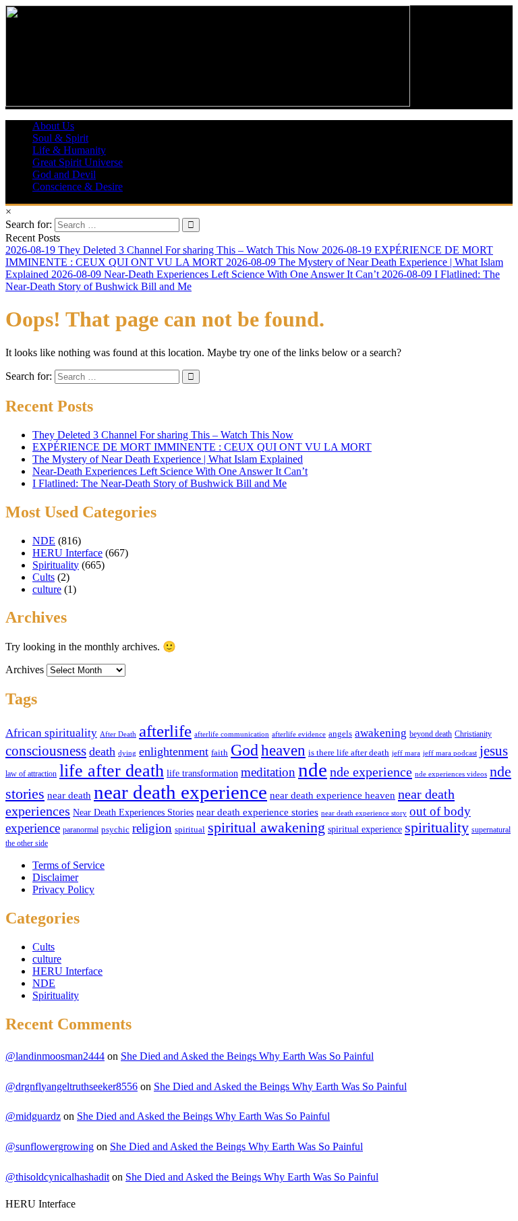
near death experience (180, 792)
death (102, 751)
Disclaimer (55, 877)
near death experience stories (257, 812)
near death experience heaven (332, 795)
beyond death (430, 734)
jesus (494, 750)
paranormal (80, 829)
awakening (381, 733)
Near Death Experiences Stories (133, 812)
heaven (283, 750)
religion (152, 828)
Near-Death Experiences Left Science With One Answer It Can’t (170, 471)
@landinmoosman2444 (55, 1056)
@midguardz (33, 1116)
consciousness (45, 750)
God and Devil (64, 174)
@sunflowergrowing (49, 1146)
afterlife (165, 731)
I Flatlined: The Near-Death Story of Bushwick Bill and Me (159, 483)
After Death (118, 734)
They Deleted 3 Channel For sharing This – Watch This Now (162, 435)
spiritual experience (365, 829)
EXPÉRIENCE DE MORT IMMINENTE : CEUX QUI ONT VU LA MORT (202, 447)
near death (69, 795)
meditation (268, 772)
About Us (53, 126)
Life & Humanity (69, 150)
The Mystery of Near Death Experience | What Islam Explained (167, 459)
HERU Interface (67, 553)
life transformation (202, 773)
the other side (26, 843)
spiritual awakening (266, 828)
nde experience (371, 771)
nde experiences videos (451, 774)
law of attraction (31, 773)
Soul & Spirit (60, 138)
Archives (24, 669)
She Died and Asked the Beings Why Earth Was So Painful (247, 1056)
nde (312, 770)
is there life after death (348, 753)
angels (340, 734)
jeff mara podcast (450, 753)
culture (46, 589)
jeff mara (406, 753)
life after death (111, 770)
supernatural (491, 829)
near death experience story (364, 813)
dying (127, 753)
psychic (115, 829)
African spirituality (51, 733)
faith (219, 753)
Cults (43, 577)
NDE (43, 540)
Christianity (473, 734)
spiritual (190, 829)
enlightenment (173, 751)
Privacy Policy (63, 889)
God (244, 750)
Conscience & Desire (77, 186)
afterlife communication (231, 734)
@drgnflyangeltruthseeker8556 (71, 1086)
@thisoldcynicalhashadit (57, 1177)
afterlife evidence (299, 734)
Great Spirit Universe (77, 162)
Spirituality (55, 565)
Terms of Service (68, 865)
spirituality (437, 827)
